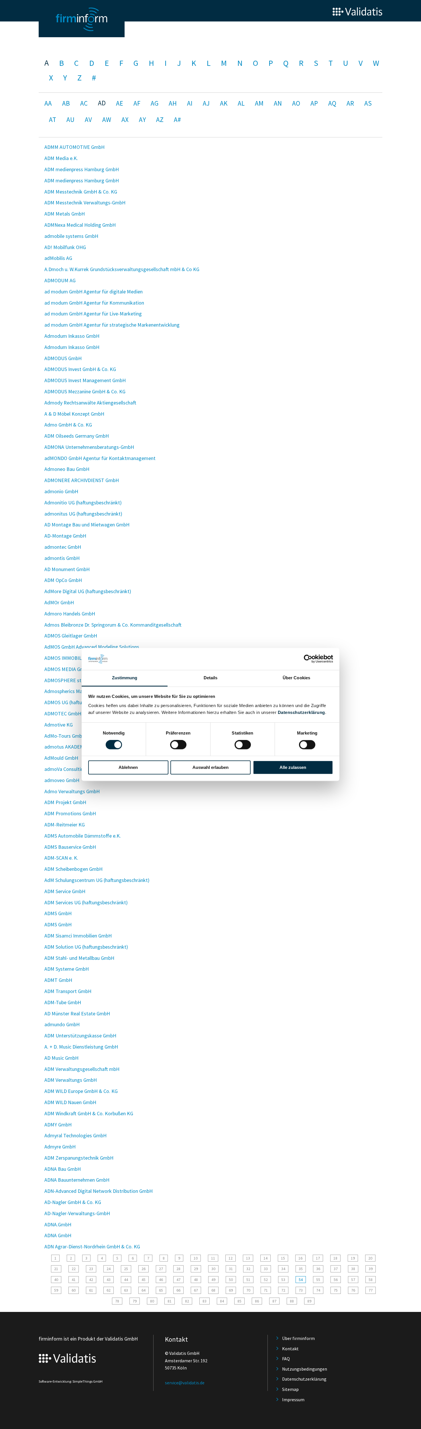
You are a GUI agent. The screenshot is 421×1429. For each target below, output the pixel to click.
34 (283, 1268)
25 (126, 1268)
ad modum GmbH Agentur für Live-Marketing (93, 313)
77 (371, 1290)
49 (213, 1279)
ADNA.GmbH (57, 1224)
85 (239, 1301)
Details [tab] (211, 677)
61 (91, 1290)
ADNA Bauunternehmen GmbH (76, 1180)
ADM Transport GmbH (67, 991)
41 (74, 1279)
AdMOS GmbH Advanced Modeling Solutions (91, 647)
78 (117, 1301)
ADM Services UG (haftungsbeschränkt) (86, 902)
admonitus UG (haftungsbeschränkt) (83, 513)
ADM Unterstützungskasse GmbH (80, 1035)
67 (196, 1290)
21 (56, 1268)
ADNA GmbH (57, 1235)
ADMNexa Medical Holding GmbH (80, 225)
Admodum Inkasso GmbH (71, 336)
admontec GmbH (62, 547)
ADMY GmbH (58, 1124)
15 (283, 1258)
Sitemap (290, 1389)
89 (309, 1301)
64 (143, 1290)
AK (223, 103)
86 (257, 1301)
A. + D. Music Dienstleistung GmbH (81, 1046)
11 (213, 1258)
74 (318, 1290)
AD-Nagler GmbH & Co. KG (72, 1202)
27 (161, 1268)
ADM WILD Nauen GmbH (70, 1102)
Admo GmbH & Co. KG (68, 424)
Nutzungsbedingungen (304, 1369)
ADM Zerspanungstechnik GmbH (78, 1157)
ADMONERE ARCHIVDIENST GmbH (81, 480)
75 (336, 1290)
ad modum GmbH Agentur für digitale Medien (93, 291)
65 (161, 1290)
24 (109, 1268)
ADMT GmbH (58, 980)
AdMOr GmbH (59, 602)
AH (173, 103)
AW (106, 119)
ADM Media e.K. (61, 158)
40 (56, 1279)
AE (119, 103)
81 (170, 1301)
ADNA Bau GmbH (62, 1169)
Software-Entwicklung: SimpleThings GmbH (71, 1381)
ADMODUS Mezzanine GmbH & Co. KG (84, 391)
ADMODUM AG (60, 280)
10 (196, 1258)
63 (126, 1290)
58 (371, 1279)
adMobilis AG (58, 258)
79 (135, 1301)
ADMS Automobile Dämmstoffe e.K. (82, 835)
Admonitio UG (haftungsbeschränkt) (83, 502)
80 (152, 1301)
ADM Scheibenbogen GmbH (73, 869)
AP (314, 103)
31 (231, 1268)
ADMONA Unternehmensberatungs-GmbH (89, 447)
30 (213, 1268)
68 (213, 1290)
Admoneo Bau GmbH (66, 469)
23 (91, 1268)
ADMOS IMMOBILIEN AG (70, 658)
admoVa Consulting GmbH (72, 769)
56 (336, 1279)
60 (74, 1290)
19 (353, 1258)
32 (248, 1268)
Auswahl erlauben (210, 767)
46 (161, 1279)
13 (248, 1258)
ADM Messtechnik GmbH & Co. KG (80, 191)
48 (196, 1279)
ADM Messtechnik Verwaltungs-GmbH (84, 202)
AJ (206, 103)
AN (278, 103)
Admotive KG (58, 724)
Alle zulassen (293, 767)
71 (266, 1290)
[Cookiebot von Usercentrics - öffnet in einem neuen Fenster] (308, 659)
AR (350, 103)
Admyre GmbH (60, 1146)
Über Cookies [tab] (296, 677)
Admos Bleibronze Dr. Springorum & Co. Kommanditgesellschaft (113, 624)
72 (283, 1290)
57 (353, 1279)
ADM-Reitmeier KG (64, 824)
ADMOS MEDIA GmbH (67, 669)
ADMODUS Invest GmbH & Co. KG (80, 369)
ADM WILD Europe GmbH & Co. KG (81, 1091)
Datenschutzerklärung (301, 712)
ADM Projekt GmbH (65, 802)
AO (296, 103)
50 (231, 1279)
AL (241, 103)
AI (189, 103)
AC (84, 103)
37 (336, 1268)
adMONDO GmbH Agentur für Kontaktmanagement (100, 458)
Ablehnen (128, 767)
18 (335, 1258)
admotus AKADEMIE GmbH (73, 746)
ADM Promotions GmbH (70, 813)
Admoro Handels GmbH (69, 613)
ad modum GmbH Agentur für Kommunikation (94, 302)
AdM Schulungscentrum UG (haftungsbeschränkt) (96, 880)
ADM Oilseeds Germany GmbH (76, 436)
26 (143, 1268)
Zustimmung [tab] (124, 677)
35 (301, 1268)
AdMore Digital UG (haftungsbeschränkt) (87, 591)
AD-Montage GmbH (65, 535)
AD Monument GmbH (67, 569)
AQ (332, 103)
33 (266, 1268)
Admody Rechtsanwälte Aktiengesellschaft (90, 402)
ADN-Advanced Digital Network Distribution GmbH (98, 1191)
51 (248, 1279)
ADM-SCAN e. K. (61, 857)
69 (231, 1290)
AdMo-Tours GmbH (64, 736)
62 (109, 1290)
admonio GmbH (61, 491)
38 (353, 1268)
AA (48, 103)
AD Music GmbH (61, 1058)
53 (283, 1279)
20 (370, 1258)
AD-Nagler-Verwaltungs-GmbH (77, 1213)
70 (248, 1290)
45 (143, 1279)
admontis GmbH (62, 558)
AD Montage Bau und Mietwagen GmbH (86, 524)
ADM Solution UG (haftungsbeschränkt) (86, 947)
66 (178, 1290)
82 (187, 1301)
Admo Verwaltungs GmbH (72, 791)
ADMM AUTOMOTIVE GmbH (74, 147)
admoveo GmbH (61, 780)
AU (70, 119)
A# (177, 119)
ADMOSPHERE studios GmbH (76, 680)
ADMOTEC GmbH (62, 713)
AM (259, 103)
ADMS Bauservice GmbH (70, 847)
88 (292, 1301)
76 (353, 1290)
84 (222, 1301)
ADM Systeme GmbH (66, 969)
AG (154, 103)
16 (300, 1258)
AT (52, 119)
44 (126, 1279)
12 (231, 1258)
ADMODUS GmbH (63, 358)
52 (266, 1279)
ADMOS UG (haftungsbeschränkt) (79, 702)
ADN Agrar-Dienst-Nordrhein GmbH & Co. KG (92, 1246)
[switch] (178, 744)
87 (274, 1301)
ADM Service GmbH (64, 891)
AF (136, 103)
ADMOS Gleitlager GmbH (70, 635)
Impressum (293, 1399)
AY (142, 119)
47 (178, 1279)
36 (318, 1268)
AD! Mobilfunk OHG (65, 247)
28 (178, 1268)
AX (125, 119)
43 (109, 1279)
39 (371, 1268)
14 (265, 1258)
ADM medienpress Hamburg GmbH (81, 169)
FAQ (286, 1358)
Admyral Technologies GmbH (75, 1135)
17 (318, 1258)
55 (318, 1279)
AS (368, 103)
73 (301, 1290)
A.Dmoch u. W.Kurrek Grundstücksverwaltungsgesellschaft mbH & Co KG (121, 269)
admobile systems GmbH (71, 236)
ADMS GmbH (58, 913)
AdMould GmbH (61, 758)
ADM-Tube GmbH (62, 1002)
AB (66, 103)
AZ (160, 119)
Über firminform (298, 1338)
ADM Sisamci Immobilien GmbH (78, 935)
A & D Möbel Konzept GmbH (74, 413)
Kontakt (290, 1348)
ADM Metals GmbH (64, 213)
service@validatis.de (184, 1382)
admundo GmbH (62, 1024)
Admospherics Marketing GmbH (78, 691)
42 (91, 1279)
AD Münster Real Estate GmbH (77, 1013)
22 (74, 1268)
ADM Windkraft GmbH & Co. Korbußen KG (88, 1113)
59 (56, 1290)
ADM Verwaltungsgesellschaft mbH (81, 1069)
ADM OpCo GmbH (63, 580)
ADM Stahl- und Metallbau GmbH (79, 958)
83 (204, 1301)
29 (196, 1268)
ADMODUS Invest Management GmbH (85, 380)
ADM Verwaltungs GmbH (70, 1080)
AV (88, 119)
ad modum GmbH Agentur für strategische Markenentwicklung (112, 324)
